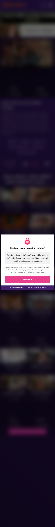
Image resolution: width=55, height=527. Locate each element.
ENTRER (27, 279)
